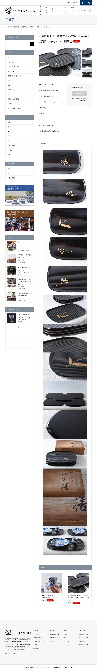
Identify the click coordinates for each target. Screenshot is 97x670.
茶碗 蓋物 (11, 71)
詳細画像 (44, 143)
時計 (9, 173)
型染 (9, 122)
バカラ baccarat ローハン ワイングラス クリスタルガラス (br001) (25, 318)
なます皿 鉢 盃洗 (14, 66)
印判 (9, 94)
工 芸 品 (46, 10)
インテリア (59, 10)
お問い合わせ (72, 10)
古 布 (53, 10)
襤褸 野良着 (12, 145)
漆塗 (9, 85)
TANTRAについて (37, 638)
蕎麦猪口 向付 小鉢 (14, 76)
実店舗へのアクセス (38, 641)
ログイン (75, 2)
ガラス (10, 80)
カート (87, 2)
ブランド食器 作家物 (14, 108)
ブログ (35, 644)
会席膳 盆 (11, 90)
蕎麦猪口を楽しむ (53, 638)
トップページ (36, 634)
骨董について (51, 641)
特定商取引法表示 (83, 634)
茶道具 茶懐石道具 (14, 99)
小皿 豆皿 (11, 62)
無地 (9, 155)
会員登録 (67, 2)
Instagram (81, 10)
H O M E (40, 10)
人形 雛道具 (12, 178)
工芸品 (65, 634)
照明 (9, 168)
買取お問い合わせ (83, 644)
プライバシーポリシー (84, 638)
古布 (65, 638)
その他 (10, 104)
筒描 (9, 141)
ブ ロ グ (65, 10)
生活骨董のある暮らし (54, 634)
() (18, 327)
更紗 (9, 136)
